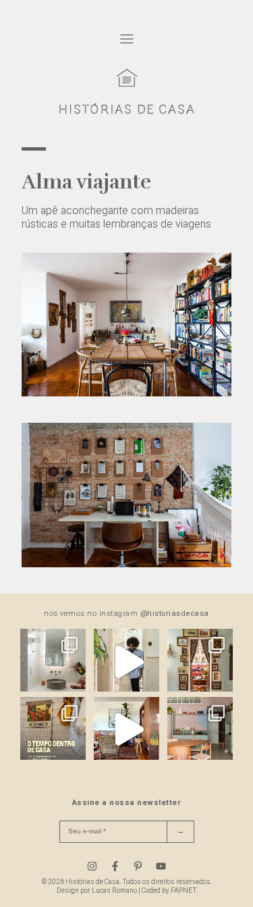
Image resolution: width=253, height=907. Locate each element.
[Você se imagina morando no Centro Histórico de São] (200, 729)
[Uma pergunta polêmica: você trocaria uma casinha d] (126, 729)
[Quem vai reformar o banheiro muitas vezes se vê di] (53, 661)
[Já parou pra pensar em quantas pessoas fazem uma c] (126, 661)
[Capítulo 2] (126, 564)
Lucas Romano (114, 891)
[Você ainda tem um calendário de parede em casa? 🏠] (53, 729)
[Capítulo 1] (126, 393)
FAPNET (184, 891)
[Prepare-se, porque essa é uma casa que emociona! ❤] (200, 661)
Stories (112, 588)
